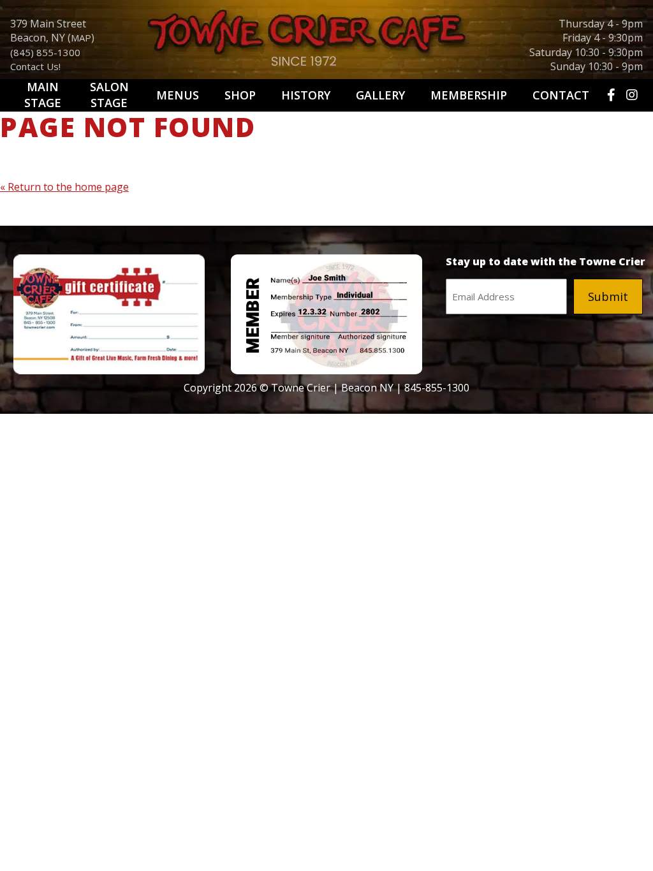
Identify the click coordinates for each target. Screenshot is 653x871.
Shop (240, 95)
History (305, 95)
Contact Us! (35, 66)
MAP (81, 37)
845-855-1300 (436, 388)
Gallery (380, 95)
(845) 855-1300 (45, 52)
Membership (468, 95)
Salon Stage (109, 94)
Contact (560, 95)
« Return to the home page (64, 187)
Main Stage (42, 94)
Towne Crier (326, 42)
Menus (177, 95)
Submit (608, 296)
